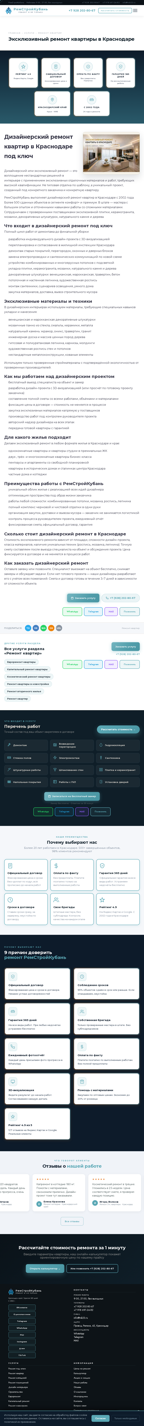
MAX (111, 611)
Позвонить (130, 611)
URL (59, 628)
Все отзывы (72, 1221)
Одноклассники (22, 1314)
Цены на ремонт (82, 1368)
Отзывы (77, 1387)
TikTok (22, 1355)
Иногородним (81, 1396)
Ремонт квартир (17, 698)
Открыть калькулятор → (45, 1268)
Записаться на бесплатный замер (74, 796)
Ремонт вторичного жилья (24, 691)
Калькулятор (80, 1373)
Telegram (93, 611)
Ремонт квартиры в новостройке (28, 684)
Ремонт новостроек (18, 1405)
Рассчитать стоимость (115, 10)
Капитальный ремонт (18, 1401)
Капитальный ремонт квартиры (27, 669)
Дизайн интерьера (18, 1387)
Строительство (15, 1391)
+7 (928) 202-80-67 (122, 598)
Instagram (22, 1341)
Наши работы (80, 1382)
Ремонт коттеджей (17, 1378)
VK (35, 628)
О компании (80, 1391)
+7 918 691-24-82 (111, 2)
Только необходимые (125, 1418)
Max (22, 1334)
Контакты (78, 1401)
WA (43, 628)
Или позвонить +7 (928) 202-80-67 (92, 1268)
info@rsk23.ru (129, 2)
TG (28, 628)
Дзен (22, 1348)
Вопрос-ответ (80, 1405)
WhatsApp (72, 611)
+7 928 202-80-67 (91, 2)
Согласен (100, 1418)
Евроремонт (14, 1396)
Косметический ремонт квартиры (28, 676)
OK (51, 628)
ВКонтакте (22, 1307)
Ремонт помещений (18, 1382)
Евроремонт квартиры (21, 662)
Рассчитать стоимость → (118, 729)
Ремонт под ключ (17, 1368)
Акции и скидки (82, 1378)
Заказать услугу (85, 598)
